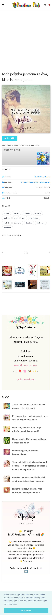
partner (7, 228)
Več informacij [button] (10, 604)
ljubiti (7, 223)
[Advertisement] (26, 39)
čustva (29, 223)
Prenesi (11, 138)
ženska (27, 213)
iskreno (17, 223)
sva (16, 218)
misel (6, 213)
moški (16, 213)
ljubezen (34, 218)
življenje (41, 223)
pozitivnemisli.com (26, 379)
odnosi (38, 213)
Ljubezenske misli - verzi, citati (36, 182)
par (23, 218)
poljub (7, 218)
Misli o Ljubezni (43, 177)
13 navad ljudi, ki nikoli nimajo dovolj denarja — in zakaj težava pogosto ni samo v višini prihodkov (29, 466)
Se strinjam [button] (26, 610)
